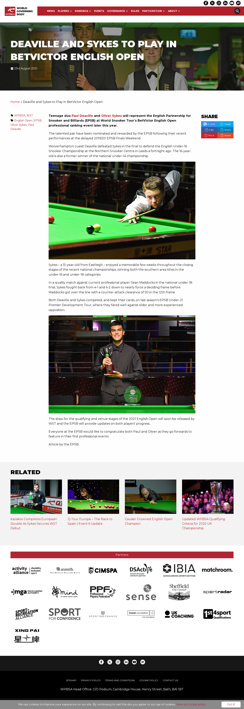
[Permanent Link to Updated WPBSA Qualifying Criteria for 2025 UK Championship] (208, 498)
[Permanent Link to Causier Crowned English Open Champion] (150, 498)
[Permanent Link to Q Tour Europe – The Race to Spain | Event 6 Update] (93, 498)
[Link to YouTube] (232, 3)
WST (29, 115)
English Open (23, 120)
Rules (135, 11)
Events (99, 11)
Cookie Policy (148, 680)
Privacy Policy (91, 680)
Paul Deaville (82, 116)
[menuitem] (51, 11)
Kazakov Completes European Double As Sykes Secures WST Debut (33, 523)
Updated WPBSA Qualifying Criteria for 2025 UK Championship (203, 523)
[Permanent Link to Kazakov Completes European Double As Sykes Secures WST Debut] (36, 498)
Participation (152, 11)
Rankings (81, 11)
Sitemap (71, 680)
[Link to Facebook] (206, 3)
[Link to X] (212, 3)
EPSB (37, 120)
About (172, 11)
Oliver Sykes (111, 116)
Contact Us (170, 680)
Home (15, 102)
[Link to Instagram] (219, 3)
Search (237, 11)
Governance (116, 11)
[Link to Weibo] (238, 3)
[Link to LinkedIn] (225, 3)
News (51, 11)
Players (63, 11)
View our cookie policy (191, 704)
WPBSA (19, 115)
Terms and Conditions (120, 680)
